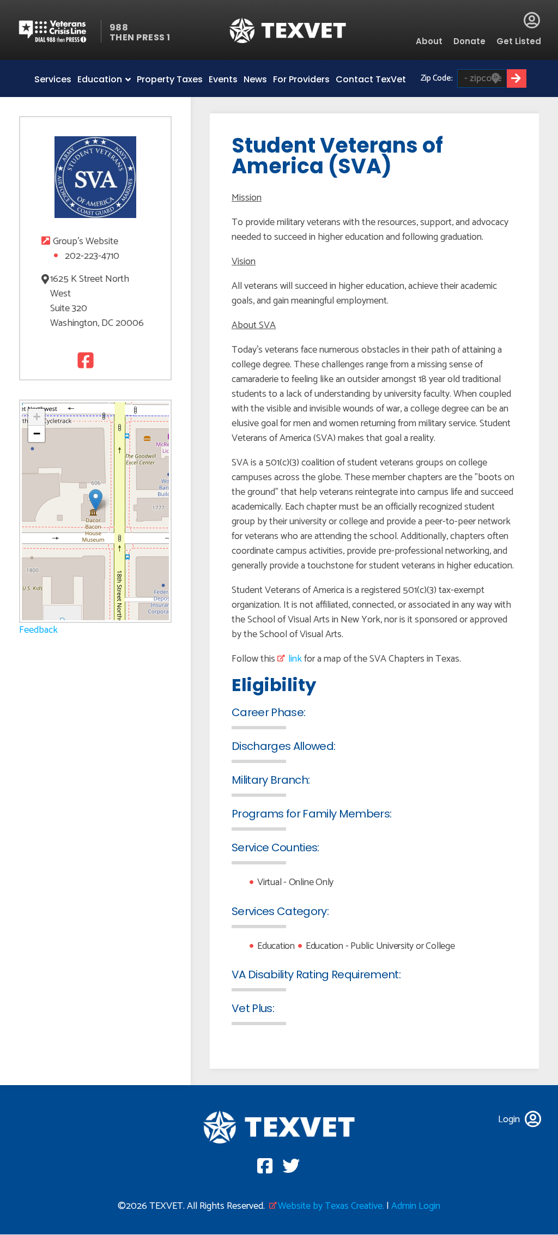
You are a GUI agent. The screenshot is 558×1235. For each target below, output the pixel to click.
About (429, 41)
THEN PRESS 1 (140, 37)
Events (223, 79)
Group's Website (85, 241)
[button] (95, 500)
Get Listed (518, 41)
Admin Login (415, 1206)
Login (532, 20)
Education (99, 79)
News (255, 79)
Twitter (106, 360)
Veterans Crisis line (59, 31)
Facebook (84, 360)
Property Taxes (170, 79)
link (295, 659)
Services (52, 79)
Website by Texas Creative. (331, 1206)
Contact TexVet (371, 79)
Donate (469, 41)
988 (119, 27)
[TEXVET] (288, 30)
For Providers (301, 79)
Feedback (38, 630)
